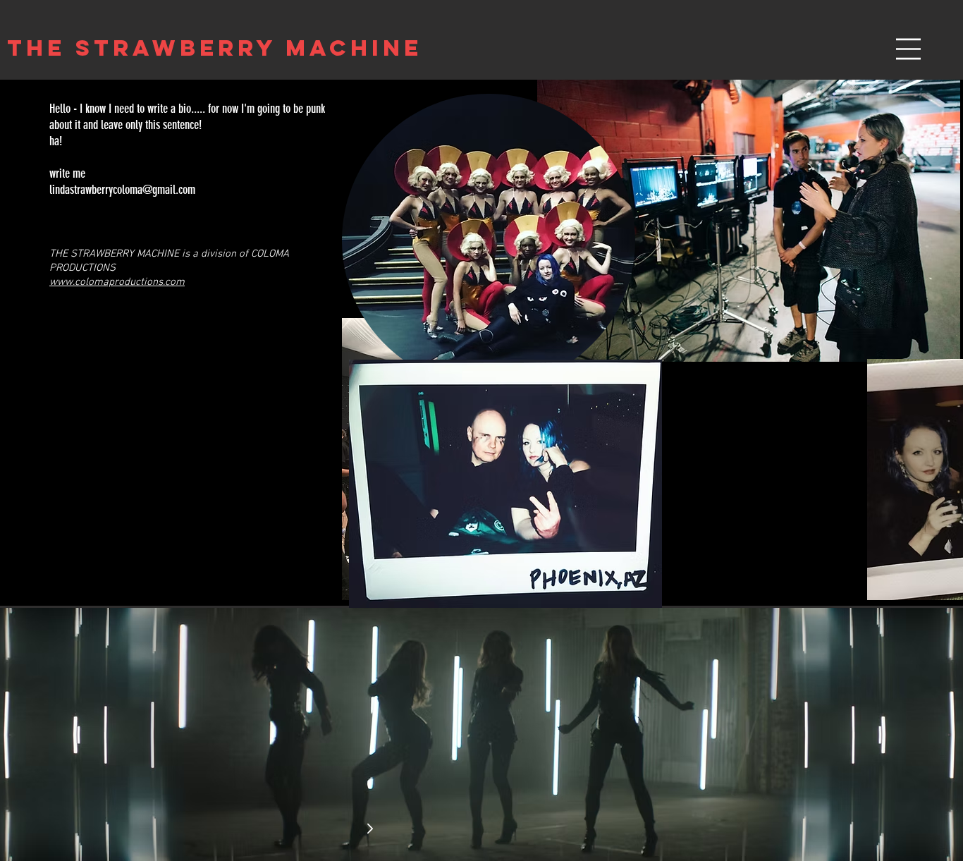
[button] (908, 49)
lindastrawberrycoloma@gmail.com (122, 189)
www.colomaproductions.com (117, 282)
